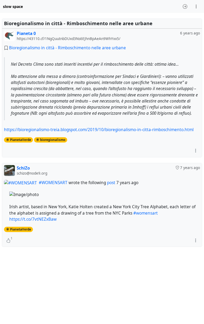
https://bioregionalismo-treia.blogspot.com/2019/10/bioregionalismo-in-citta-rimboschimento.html (99, 129)
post (111, 182)
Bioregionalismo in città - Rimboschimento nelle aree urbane (67, 48)
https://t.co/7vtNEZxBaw (33, 219)
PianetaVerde (20, 229)
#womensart (145, 213)
